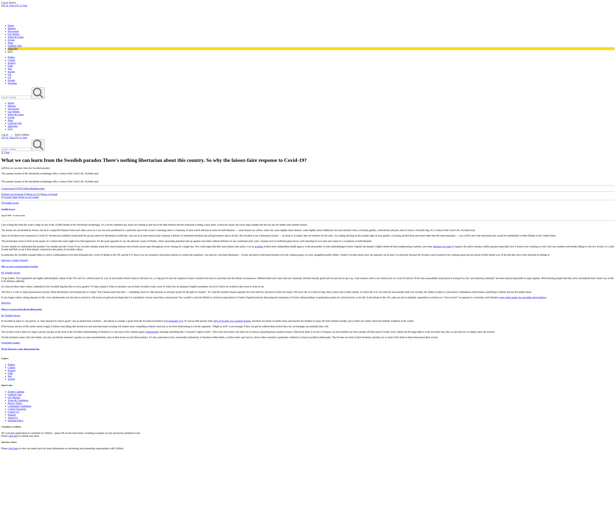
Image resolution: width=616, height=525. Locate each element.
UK (10, 74)
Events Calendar (16, 391)
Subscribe (13, 48)
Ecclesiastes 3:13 (174, 321)
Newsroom (13, 31)
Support (12, 414)
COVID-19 (20, 188)
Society (11, 71)
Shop (10, 42)
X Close (5, 152)
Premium (12, 83)
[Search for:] (16, 97)
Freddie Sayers (8, 209)
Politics (11, 57)
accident (259, 246)
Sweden (40, 188)
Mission (12, 28)
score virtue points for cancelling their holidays (522, 297)
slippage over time (442, 246)
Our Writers (14, 34)
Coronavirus (7, 188)
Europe (11, 80)
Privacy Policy (15, 403)
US (9, 77)
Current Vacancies (17, 409)
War (10, 68)
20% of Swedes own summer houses (232, 321)
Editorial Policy (15, 420)
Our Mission (14, 397)
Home (11, 25)
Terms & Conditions (18, 400)
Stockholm (31, 188)
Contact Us (13, 412)
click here (13, 436)
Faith (10, 66)
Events (11, 40)
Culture (11, 60)
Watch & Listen (16, 37)
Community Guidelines (19, 406)
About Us (13, 417)
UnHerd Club (15, 45)
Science (12, 63)
